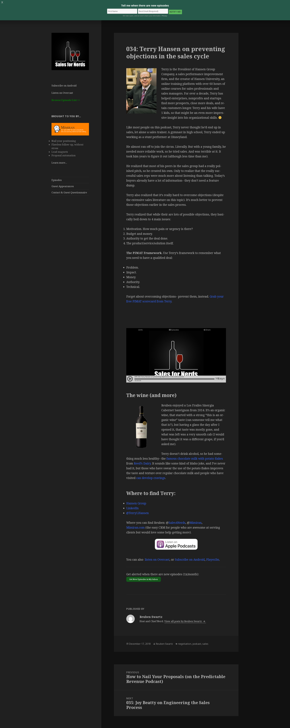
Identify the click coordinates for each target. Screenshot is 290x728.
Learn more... (59, 162)
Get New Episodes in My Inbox (143, 579)
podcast (196, 643)
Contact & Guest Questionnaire (69, 192)
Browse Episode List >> (66, 100)
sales (205, 643)
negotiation (184, 643)
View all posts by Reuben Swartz (183, 621)
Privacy (164, 16)
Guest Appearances (63, 186)
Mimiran (196, 523)
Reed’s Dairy (142, 463)
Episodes (57, 180)
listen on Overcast (157, 560)
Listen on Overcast (62, 92)
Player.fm (212, 560)
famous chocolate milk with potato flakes (194, 459)
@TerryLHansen (137, 513)
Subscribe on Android (64, 85)
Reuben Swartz (164, 643)
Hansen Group (136, 503)
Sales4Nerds (177, 523)
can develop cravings (150, 478)
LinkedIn (132, 508)
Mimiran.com (135, 527)
